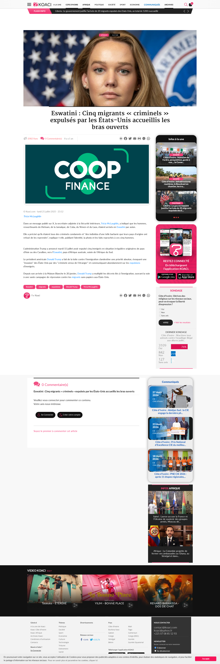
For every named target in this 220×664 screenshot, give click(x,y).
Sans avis (164, 316)
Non (163, 312)
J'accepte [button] (205, 659)
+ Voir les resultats (182, 322)
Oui (162, 309)
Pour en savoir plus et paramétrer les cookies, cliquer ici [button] (73, 660)
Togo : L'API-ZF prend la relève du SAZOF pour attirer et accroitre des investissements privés (98, 11)
